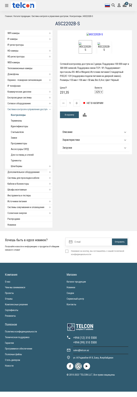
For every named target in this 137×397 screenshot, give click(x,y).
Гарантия (9, 343)
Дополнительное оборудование (24, 172)
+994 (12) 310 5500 (85, 337)
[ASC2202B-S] (94, 34)
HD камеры (13, 50)
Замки (14, 137)
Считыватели (17, 132)
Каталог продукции (76, 281)
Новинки (12, 224)
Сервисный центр (75, 298)
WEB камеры (14, 62)
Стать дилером (12, 360)
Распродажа (14, 219)
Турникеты (16, 160)
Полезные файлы (13, 354)
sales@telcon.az (81, 350)
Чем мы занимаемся (15, 287)
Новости (9, 365)
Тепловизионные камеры (20, 68)
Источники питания (17, 201)
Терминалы (16, 120)
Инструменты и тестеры (19, 195)
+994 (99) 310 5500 (85, 342)
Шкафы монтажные (17, 189)
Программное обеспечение (18, 348)
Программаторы (19, 143)
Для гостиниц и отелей (22, 154)
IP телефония (14, 86)
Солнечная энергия (17, 213)
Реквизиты (10, 315)
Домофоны (13, 74)
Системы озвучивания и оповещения (26, 207)
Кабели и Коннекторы (18, 183)
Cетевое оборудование (19, 103)
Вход (119, 6)
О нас (7, 281)
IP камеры (13, 39)
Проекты (9, 293)
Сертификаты (11, 310)
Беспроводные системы (20, 97)
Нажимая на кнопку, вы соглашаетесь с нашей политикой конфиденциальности (97, 253)
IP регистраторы (16, 45)
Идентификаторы (19, 126)
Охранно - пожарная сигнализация (25, 80)
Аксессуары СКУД (20, 149)
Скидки (70, 293)
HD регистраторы (16, 56)
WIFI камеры (14, 33)
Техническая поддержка (17, 337)
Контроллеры (18, 115)
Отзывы (9, 298)
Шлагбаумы (16, 166)
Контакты (71, 304)
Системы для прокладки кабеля (23, 178)
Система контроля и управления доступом (29, 109)
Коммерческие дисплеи (19, 91)
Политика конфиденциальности (21, 331)
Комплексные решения (16, 304)
